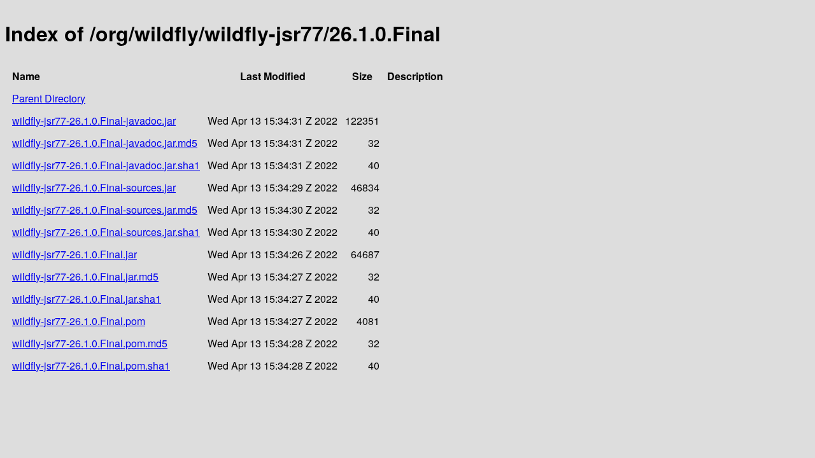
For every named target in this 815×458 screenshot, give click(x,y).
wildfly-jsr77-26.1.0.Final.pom (78, 321)
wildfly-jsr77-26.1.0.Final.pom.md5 (89, 343)
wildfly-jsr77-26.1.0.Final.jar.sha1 (86, 298)
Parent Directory (48, 98)
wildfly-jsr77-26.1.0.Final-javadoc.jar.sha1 (106, 165)
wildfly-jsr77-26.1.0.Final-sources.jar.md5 (104, 209)
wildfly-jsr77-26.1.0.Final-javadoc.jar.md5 (104, 142)
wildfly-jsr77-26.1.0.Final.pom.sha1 (91, 365)
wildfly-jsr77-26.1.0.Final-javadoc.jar (94, 120)
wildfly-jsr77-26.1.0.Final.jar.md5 (85, 276)
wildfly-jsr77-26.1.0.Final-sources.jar (94, 187)
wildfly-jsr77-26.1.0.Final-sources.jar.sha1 (106, 232)
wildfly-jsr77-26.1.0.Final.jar (74, 254)
